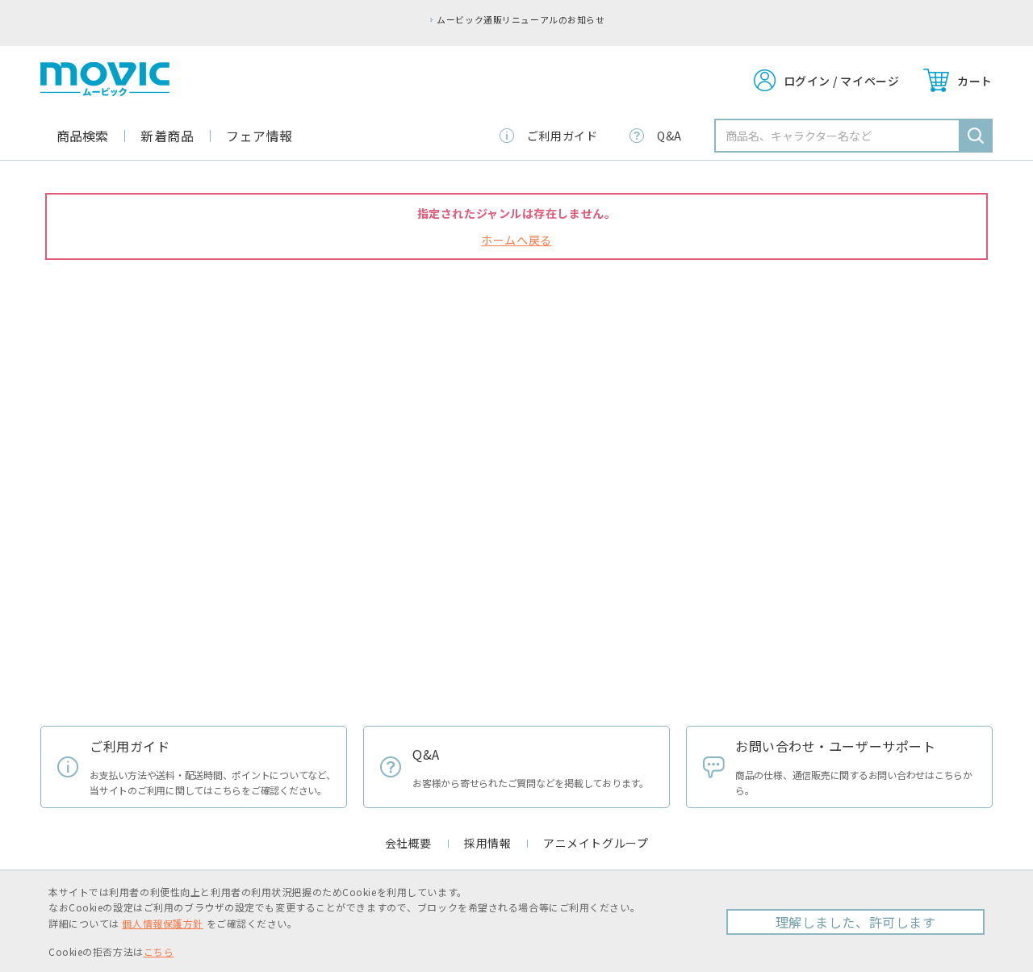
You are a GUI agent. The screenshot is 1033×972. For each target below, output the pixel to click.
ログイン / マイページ (842, 81)
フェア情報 (259, 135)
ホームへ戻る (516, 240)
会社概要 (408, 843)
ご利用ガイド (562, 136)
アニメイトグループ (595, 843)
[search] (976, 136)
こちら (159, 951)
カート (975, 81)
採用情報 (487, 843)
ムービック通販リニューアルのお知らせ (520, 19)
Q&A (669, 136)
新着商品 (167, 135)
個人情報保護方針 (162, 923)
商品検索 (82, 135)
